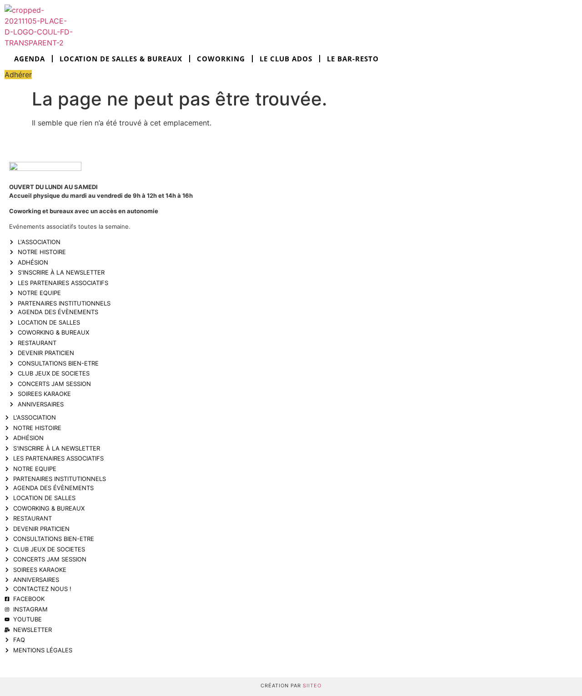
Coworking (221, 58)
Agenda (29, 58)
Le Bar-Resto (353, 58)
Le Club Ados (286, 58)
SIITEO (312, 685)
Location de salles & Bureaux (121, 58)
